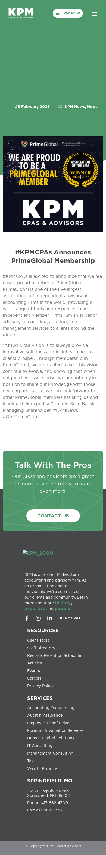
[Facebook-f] (27, 618)
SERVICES (40, 698)
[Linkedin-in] (49, 618)
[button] (94, 13)
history (63, 602)
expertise (34, 608)
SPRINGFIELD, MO (49, 780)
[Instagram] (38, 618)
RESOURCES (43, 630)
